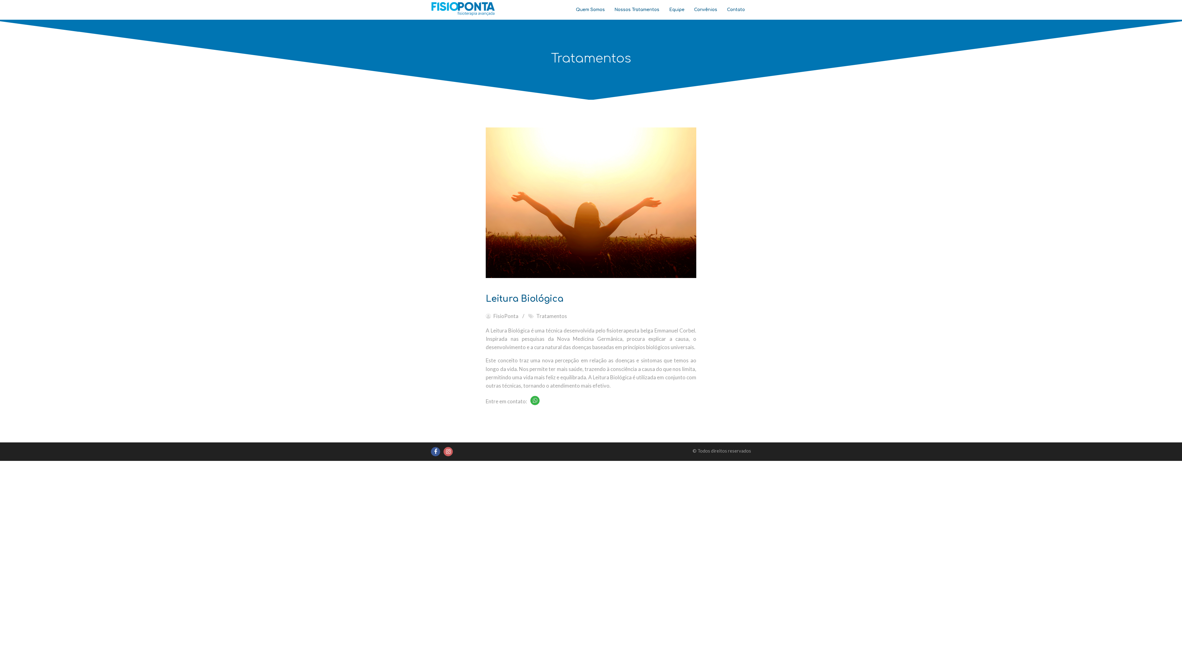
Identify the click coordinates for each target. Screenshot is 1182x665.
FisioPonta (505, 316)
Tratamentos (551, 316)
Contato (736, 9)
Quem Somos (590, 9)
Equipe (677, 9)
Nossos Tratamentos (636, 9)
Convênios (705, 9)
